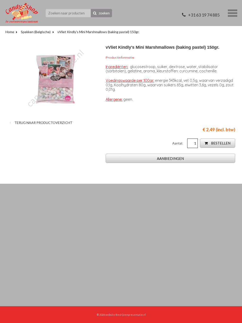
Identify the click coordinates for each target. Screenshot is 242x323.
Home (9, 32)
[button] (232, 12)
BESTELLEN (220, 143)
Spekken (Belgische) (36, 32)
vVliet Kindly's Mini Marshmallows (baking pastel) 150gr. (98, 32)
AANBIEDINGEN (170, 158)
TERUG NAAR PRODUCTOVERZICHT (43, 123)
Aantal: (178, 143)
